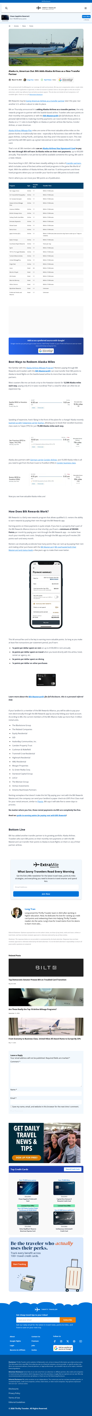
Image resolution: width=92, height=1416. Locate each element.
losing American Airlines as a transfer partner (45, 101)
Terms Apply (5, 20)
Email (13, 1098)
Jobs (33, 1345)
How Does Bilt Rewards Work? (29, 511)
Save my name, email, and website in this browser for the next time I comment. (45, 1106)
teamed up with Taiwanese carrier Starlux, (27, 423)
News (24, 26)
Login (12, 1345)
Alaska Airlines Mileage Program (39, 368)
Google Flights (15, 1341)
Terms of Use (14, 1398)
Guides (34, 1350)
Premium (35, 1341)
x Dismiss (86, 20)
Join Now (46, 894)
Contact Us (36, 1336)
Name (13, 1089)
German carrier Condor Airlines (43, 460)
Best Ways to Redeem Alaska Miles (32, 362)
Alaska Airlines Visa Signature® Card (59, 148)
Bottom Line (17, 829)
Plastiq (40, 801)
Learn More (86, 16)
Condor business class (66, 463)
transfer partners (73, 163)
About (12, 1336)
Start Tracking (19, 1264)
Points (31, 26)
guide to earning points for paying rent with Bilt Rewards (41, 815)
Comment (15, 1061)
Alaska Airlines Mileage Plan (20, 130)
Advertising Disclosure (36, 94)
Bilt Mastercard (47, 547)
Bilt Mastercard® (36, 696)
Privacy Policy (14, 1393)
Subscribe (67, 1320)
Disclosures (14, 1389)
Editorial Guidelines (17, 1402)
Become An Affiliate (17, 1350)
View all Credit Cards (73, 1169)
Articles (16, 26)
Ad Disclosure (46, 1)
